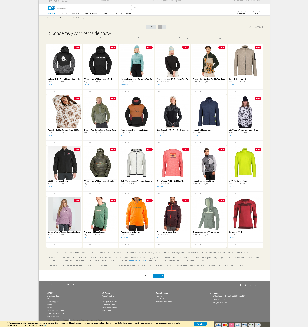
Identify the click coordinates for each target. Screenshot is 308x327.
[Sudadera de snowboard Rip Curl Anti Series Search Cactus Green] (100, 111)
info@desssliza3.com (220, 303)
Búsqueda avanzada (53, 320)
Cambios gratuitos (108, 305)
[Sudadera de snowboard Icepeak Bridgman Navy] (209, 111)
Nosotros (159, 296)
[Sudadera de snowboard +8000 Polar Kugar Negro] (64, 162)
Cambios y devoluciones (55, 313)
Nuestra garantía (53, 316)
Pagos (49, 305)
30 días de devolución (109, 307)
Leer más (232, 38)
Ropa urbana (90, 13)
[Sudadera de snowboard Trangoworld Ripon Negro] (172, 213)
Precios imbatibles (108, 296)
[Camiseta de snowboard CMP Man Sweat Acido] (245, 162)
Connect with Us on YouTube (244, 285)
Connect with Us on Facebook (249, 285)
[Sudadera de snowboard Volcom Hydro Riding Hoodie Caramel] (136, 111)
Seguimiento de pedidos (55, 310)
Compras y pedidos (54, 302)
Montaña (75, 13)
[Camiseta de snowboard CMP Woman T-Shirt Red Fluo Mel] (172, 162)
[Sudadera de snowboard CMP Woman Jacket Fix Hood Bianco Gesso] (136, 162)
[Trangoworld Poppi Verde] (100, 213)
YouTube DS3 (161, 299)
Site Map (65, 320)
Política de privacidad (77, 320)
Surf (63, 13)
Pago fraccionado (108, 310)
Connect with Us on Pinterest (259, 285)
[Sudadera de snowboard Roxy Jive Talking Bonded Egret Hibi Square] (64, 111)
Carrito (256, 12)
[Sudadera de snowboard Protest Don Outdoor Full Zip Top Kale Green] (209, 60)
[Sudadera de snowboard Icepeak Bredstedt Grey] (245, 60)
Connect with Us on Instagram (239, 285)
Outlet (104, 13)
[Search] (164, 7)
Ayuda (128, 13)
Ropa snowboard (68, 18)
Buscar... (135, 7)
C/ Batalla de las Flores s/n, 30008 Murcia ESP (229, 296)
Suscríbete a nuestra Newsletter (63, 285)
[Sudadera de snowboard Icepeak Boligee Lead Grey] (209, 162)
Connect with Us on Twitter (254, 285)
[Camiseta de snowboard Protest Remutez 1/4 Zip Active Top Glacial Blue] (136, 60)
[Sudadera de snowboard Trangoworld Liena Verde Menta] (209, 213)
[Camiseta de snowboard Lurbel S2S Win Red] (245, 213)
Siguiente (157, 276)
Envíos (49, 307)
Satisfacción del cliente (109, 299)
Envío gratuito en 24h (109, 302)
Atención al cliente (53, 296)
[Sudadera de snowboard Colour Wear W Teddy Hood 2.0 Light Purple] (64, 213)
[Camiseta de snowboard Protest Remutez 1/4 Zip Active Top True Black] (172, 60)
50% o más (117, 13)
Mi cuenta (242, 12)
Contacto (65, 1)
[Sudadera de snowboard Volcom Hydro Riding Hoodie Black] (100, 60)
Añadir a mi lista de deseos (79, 92)
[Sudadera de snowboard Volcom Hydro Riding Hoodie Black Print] (64, 60)
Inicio (49, 18)
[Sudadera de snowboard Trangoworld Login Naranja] (136, 213)
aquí (45, 325)
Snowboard (51, 13)
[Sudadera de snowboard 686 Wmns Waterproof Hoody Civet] (245, 111)
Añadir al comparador (75, 92)
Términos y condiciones (164, 302)
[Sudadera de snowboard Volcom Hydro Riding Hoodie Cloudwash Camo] (100, 162)
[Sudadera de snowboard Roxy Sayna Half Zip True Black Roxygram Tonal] (172, 111)
